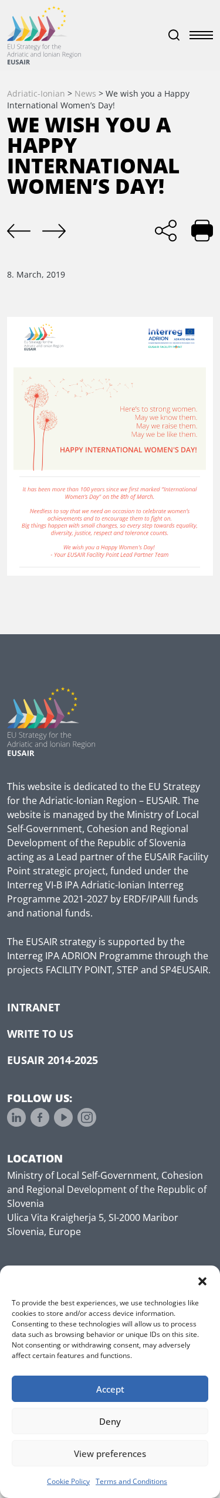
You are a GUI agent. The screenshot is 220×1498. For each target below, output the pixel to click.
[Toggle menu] (201, 35)
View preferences (110, 1453)
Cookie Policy (68, 1481)
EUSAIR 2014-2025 (52, 1060)
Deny (110, 1421)
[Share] (166, 230)
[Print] (202, 230)
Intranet (33, 1007)
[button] (202, 1280)
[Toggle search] (174, 35)
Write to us (40, 1034)
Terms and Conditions (131, 1481)
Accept (110, 1389)
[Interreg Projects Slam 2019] (19, 231)
